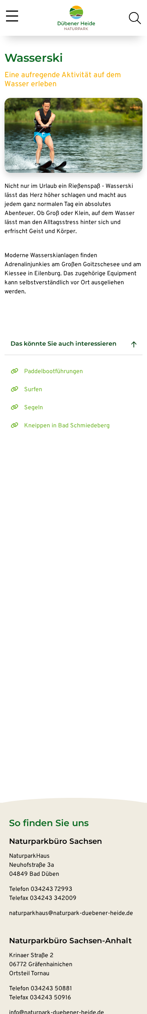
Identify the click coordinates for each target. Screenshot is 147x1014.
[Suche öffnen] (135, 18)
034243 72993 (51, 889)
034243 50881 (51, 989)
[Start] (76, 18)
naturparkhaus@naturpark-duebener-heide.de (71, 913)
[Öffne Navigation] (12, 17)
